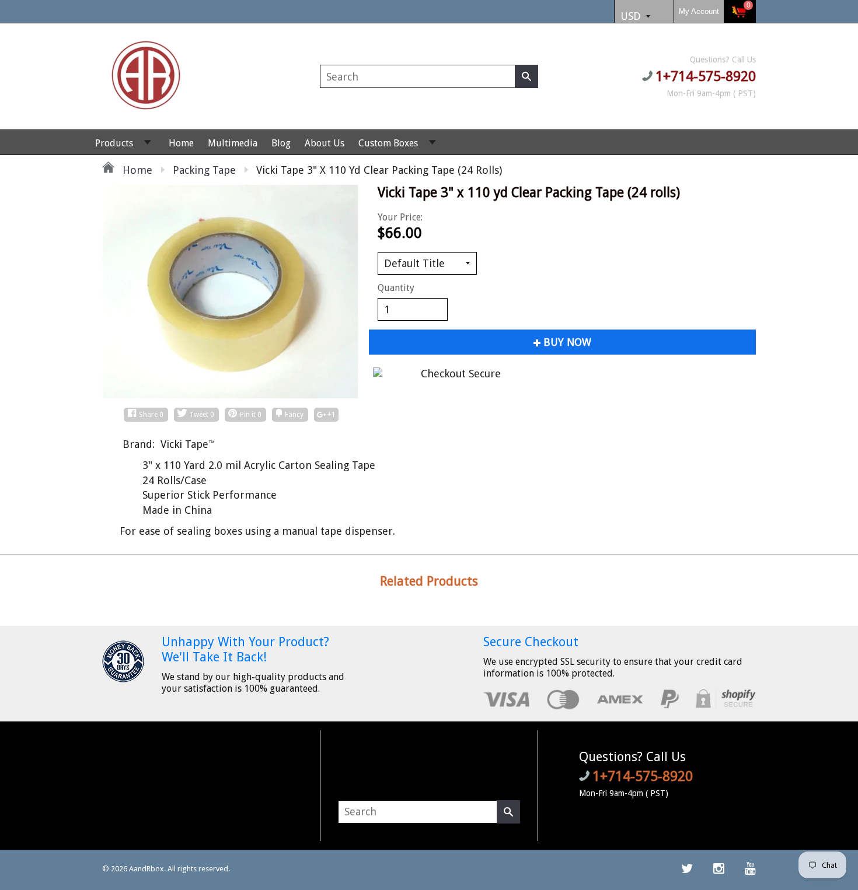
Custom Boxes (388, 143)
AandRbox (146, 868)
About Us (324, 143)
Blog (281, 143)
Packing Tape (204, 170)
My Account (699, 11)
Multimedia (232, 143)
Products (114, 143)
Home (181, 143)
